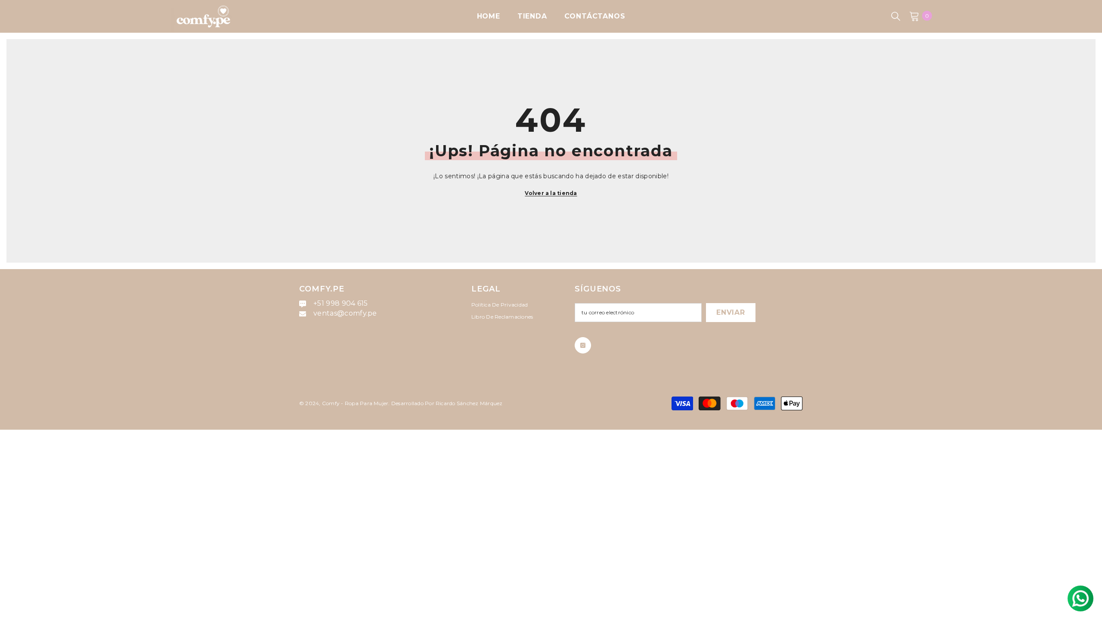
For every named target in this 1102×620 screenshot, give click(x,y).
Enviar (730, 312)
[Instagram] (583, 345)
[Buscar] (895, 16)
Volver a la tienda (551, 193)
